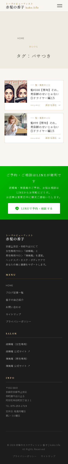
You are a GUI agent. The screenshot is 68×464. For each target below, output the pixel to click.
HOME (9, 285)
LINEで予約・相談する (37, 208)
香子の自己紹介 (15, 299)
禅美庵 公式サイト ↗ (18, 366)
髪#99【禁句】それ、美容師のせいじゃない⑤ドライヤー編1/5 (44, 127)
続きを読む (51, 105)
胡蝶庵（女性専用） (17, 344)
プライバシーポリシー (18, 321)
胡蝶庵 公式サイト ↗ (18, 351)
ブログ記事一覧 (15, 292)
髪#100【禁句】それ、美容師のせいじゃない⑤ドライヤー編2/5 (45, 94)
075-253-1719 (19, 406)
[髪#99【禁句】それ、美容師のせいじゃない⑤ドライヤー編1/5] (16, 124)
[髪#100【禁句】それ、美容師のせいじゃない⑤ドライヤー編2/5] (16, 91)
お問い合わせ (13, 307)
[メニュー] (59, 6)
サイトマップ (13, 314)
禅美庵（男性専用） (17, 358)
